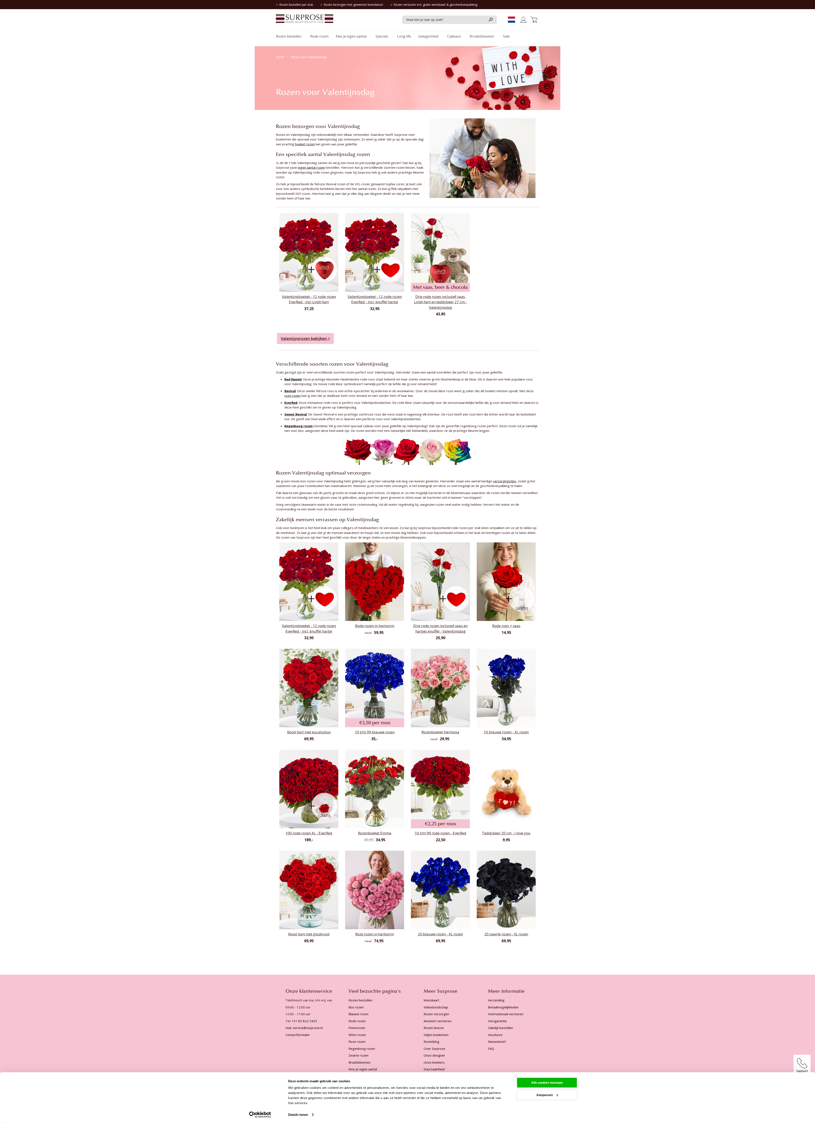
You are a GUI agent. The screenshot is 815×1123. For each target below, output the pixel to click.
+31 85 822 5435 (304, 1021)
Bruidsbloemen (359, 1062)
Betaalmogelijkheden (503, 1007)
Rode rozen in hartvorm (374, 625)
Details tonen (298, 1114)
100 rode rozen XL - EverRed (308, 833)
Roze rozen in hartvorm (374, 934)
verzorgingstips (504, 481)
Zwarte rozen (358, 1055)
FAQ (491, 1048)
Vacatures (495, 1035)
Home (280, 57)
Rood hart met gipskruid (308, 934)
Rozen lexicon (434, 1028)
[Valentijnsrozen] (407, 451)
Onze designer (434, 1055)
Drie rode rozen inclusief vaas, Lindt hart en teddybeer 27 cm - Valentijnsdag (440, 302)
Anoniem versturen (437, 1021)
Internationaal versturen (505, 1014)
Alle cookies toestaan (547, 1082)
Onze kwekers (434, 1062)
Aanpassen (544, 1094)
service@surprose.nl (308, 1028)
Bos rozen (356, 1007)
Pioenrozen (356, 1028)
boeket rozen (305, 144)
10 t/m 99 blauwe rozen (375, 732)
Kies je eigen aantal (362, 1069)
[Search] (490, 19)
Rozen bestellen (290, 5)
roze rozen (292, 395)
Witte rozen (357, 1035)
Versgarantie (497, 1021)
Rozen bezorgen (335, 5)
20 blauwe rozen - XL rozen (440, 934)
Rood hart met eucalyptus (309, 732)
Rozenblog (431, 1041)
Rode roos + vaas (506, 625)
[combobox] (449, 19)
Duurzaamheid (434, 1069)
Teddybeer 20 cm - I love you (506, 833)
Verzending (496, 1000)
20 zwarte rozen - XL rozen (506, 934)
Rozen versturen (405, 5)
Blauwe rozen (358, 1014)
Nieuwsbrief (497, 1041)
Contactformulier (297, 1035)
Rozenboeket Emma (374, 833)
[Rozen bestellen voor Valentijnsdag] (482, 158)
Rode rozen (357, 1021)
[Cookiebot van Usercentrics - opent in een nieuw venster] (260, 1115)
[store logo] (304, 20)
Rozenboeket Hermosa (440, 732)
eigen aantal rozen (311, 167)
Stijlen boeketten (436, 1035)
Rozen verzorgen (436, 1014)
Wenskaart (431, 1000)
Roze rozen (356, 1041)
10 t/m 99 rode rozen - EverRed (440, 833)
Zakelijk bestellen (500, 1028)
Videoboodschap (436, 1007)
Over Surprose (434, 1048)
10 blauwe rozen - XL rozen (506, 732)
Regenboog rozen (361, 1048)
